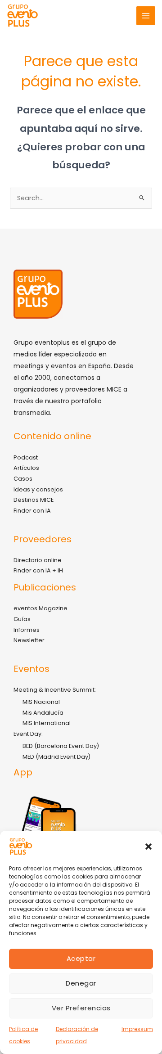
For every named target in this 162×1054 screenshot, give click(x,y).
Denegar (81, 983)
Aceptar (81, 958)
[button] (148, 846)
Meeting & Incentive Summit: (55, 690)
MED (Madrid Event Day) (56, 757)
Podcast (26, 457)
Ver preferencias (81, 1008)
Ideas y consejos (38, 489)
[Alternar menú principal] (145, 15)
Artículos (26, 468)
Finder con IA (32, 510)
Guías (22, 619)
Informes (27, 630)
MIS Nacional (41, 702)
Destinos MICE (34, 500)
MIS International (46, 723)
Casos (23, 478)
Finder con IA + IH (38, 570)
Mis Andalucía (42, 712)
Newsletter (29, 640)
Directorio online (38, 560)
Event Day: (28, 734)
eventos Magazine (41, 608)
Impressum (137, 1029)
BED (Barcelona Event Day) (60, 746)
